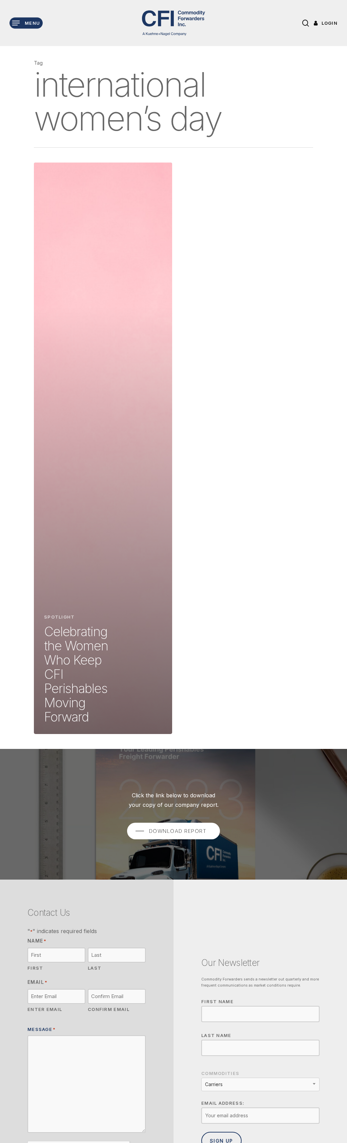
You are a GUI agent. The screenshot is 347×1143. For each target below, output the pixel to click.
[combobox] (260, 1084)
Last (94, 968)
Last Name (216, 1035)
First (35, 968)
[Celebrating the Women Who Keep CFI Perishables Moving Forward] (103, 448)
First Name (217, 1001)
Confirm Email (108, 1009)
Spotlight (59, 617)
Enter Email (44, 1009)
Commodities (220, 1073)
